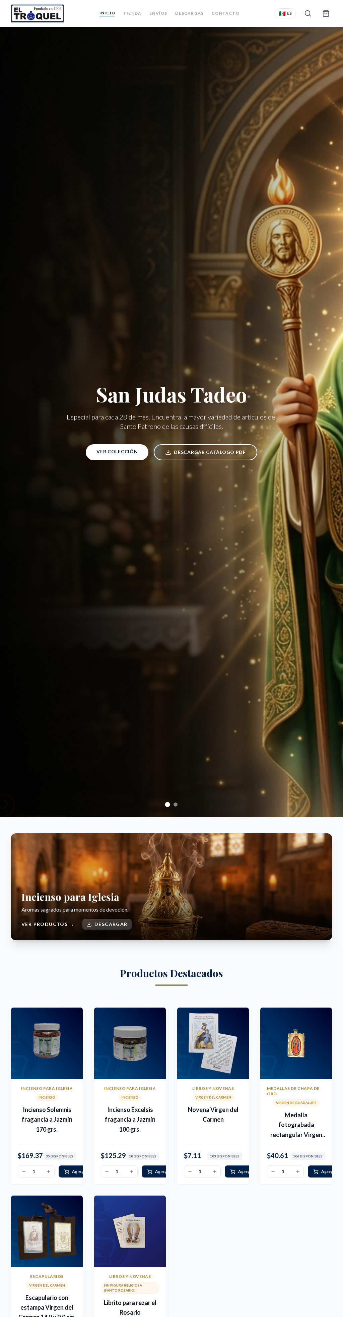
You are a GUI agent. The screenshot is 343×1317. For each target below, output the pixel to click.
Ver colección (117, 451)
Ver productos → (47, 924)
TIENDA (132, 13)
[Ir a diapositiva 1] (167, 805)
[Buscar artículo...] (307, 13)
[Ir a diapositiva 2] (175, 804)
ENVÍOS (158, 13)
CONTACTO (225, 13)
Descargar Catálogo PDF (210, 452)
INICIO (107, 12)
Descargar (111, 924)
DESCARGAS (189, 13)
